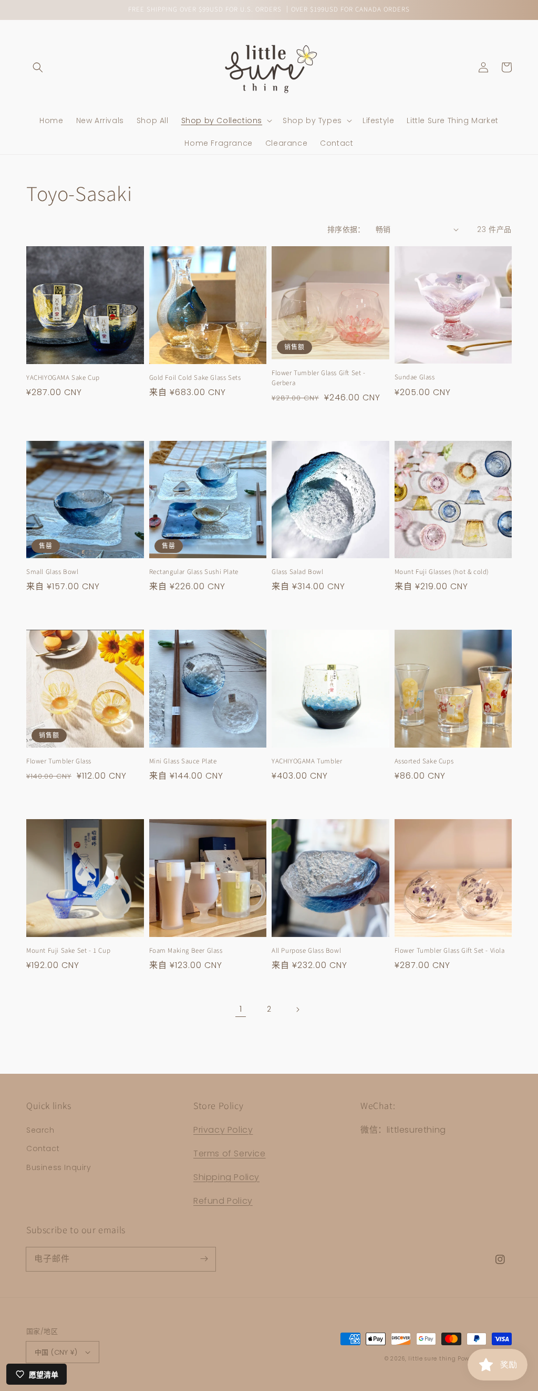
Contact (42, 1148)
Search (40, 1130)
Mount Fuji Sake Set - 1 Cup (68, 950)
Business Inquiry (58, 1167)
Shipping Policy (226, 1177)
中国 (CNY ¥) (56, 1352)
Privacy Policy (223, 1130)
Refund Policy (223, 1201)
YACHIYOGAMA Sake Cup (63, 377)
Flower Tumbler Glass (58, 761)
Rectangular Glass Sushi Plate (194, 572)
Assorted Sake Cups (424, 761)
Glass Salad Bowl (298, 572)
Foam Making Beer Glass (186, 950)
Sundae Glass (415, 377)
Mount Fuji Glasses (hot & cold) (442, 572)
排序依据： (346, 229)
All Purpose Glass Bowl (306, 950)
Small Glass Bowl (52, 572)
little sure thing (432, 1359)
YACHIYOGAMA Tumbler (307, 761)
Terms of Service (229, 1153)
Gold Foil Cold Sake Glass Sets (195, 377)
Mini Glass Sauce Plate (183, 761)
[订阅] (203, 1259)
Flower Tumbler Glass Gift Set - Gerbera (319, 377)
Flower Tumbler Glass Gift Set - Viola (450, 950)
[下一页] (297, 1009)
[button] (37, 67)
